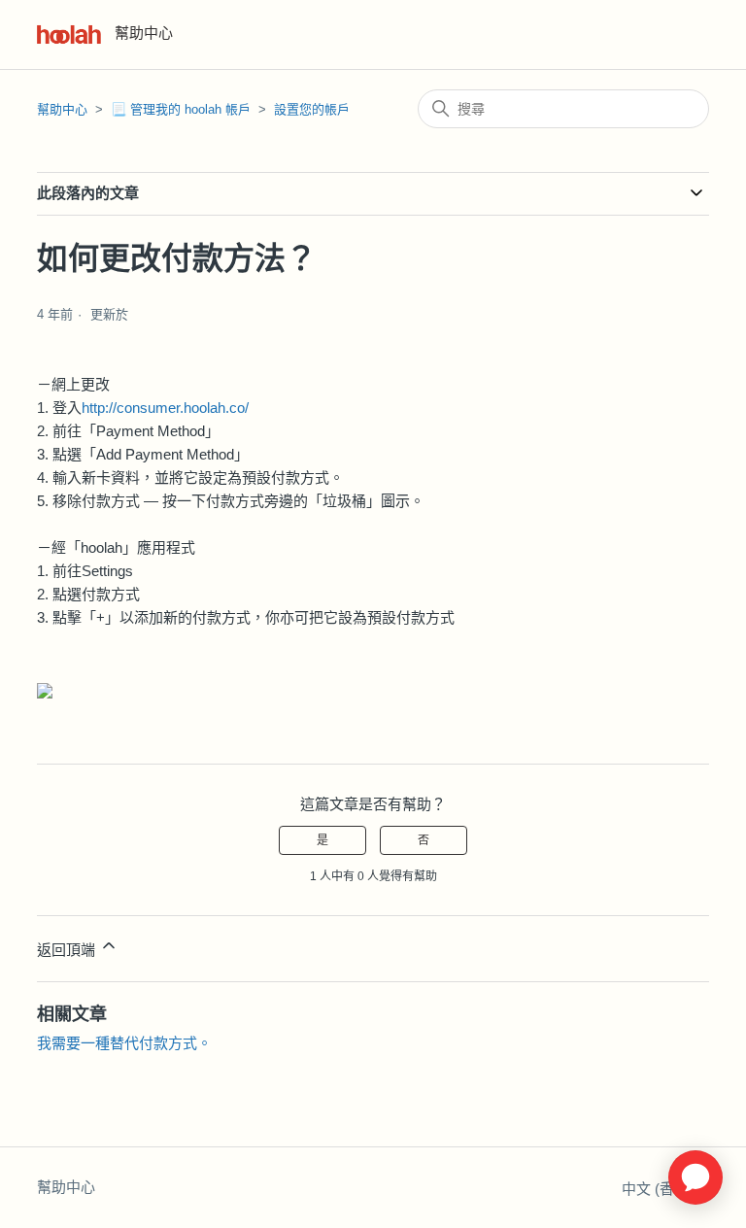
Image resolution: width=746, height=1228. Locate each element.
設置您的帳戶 (312, 109)
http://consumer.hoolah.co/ (165, 407)
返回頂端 (68, 949)
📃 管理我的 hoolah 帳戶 (181, 109)
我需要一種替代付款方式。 (124, 1043)
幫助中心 (62, 109)
